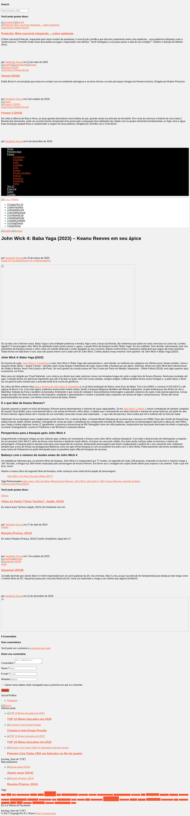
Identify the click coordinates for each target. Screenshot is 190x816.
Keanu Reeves (113, 481)
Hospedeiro (5, 800)
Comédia (18, 165)
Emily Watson (83, 795)
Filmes (18, 27)
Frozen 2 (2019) (11, 112)
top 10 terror (49, 803)
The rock (5, 803)
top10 (20, 802)
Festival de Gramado (122, 795)
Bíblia (14, 795)
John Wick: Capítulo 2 (134, 408)
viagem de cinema (63, 803)
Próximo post (8, 484)
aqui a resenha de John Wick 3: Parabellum (57, 386)
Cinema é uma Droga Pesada (27, 730)
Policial (17, 176)
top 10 (13, 802)
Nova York (81, 800)
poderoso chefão (97, 800)
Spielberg (142, 800)
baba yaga (27, 481)
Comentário (8, 663)
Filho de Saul (135, 795)
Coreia (41, 795)
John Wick (80, 481)
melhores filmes (64, 799)
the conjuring (183, 800)
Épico (10, 27)
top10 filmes (27, 803)
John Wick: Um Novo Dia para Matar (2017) (30, 476)
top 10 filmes (38, 802)
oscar (87, 799)
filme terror (173, 795)
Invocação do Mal (18, 799)
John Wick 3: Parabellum (36, 363)
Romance (18, 178)
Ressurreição (124, 800)
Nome (5, 668)
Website (5, 679)
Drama (16, 170)
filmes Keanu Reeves (62, 481)
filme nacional (152, 794)
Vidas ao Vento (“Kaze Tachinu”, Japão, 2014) (32, 501)
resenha (111, 798)
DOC (15, 167)
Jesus (54, 800)
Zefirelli (73, 803)
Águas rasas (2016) (20, 772)
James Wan (32, 799)
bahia (3, 795)
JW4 (102, 481)
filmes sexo (164, 795)
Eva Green (92, 795)
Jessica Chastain (45, 800)
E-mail (5, 674)
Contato (11, 194)
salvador (133, 799)
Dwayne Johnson (69, 795)
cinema (33, 795)
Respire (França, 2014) (16, 533)
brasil (8, 794)
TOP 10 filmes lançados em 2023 (29, 742)
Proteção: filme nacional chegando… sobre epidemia (37, 33)
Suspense (18, 181)
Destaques (18, 157)
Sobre (10, 192)
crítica (50, 793)
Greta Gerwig (183, 795)
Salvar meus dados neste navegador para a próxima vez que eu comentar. (44, 685)
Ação (4, 27)
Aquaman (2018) (12, 570)
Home (10, 149)
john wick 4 (93, 481)
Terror (16, 184)
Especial (11, 189)
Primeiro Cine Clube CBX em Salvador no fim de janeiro (44, 753)
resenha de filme (131, 481)
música (73, 800)
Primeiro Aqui (14, 151)
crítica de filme (42, 481)
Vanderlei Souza (14, 62)
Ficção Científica (22, 173)
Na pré (25, 27)
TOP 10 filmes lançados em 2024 (29, 719)
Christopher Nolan (23, 795)
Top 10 (10, 186)
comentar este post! (40, 648)
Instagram (12, 700)
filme (143, 795)
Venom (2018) (10, 75)
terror (176, 800)
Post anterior (22, 484)
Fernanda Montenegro (105, 795)
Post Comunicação (46, 813)
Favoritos (18, 159)
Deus (59, 795)
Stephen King (153, 799)
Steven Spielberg (167, 800)
